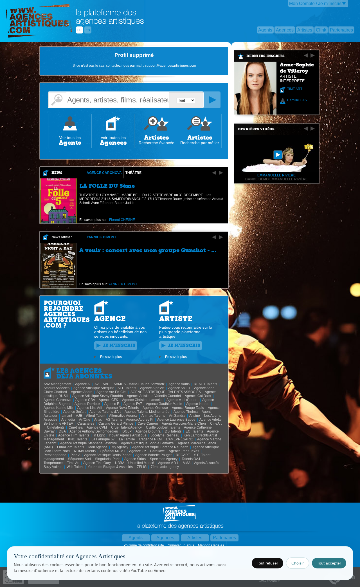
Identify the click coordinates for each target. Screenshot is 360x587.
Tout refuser (267, 563)
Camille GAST (298, 100)
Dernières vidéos (256, 129)
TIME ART (294, 89)
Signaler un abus (181, 545)
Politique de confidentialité (144, 545)
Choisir (297, 563)
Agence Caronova (104, 173)
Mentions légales (211, 545)
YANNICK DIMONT (101, 237)
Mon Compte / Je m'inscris (315, 3)
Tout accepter (329, 563)
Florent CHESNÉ (122, 220)
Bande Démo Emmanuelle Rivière (276, 179)
